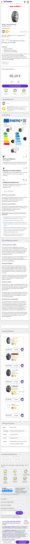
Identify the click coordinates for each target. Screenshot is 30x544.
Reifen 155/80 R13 (5, 457)
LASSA (16, 465)
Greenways (21, 465)
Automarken (12, 465)
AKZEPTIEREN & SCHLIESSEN (22, 542)
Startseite (3, 465)
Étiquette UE (6, 115)
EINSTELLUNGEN (7, 542)
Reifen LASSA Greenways (7, 459)
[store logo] (8, 2)
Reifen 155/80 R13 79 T (16, 457)
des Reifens (10, 240)
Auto (7, 465)
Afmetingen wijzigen (6, 28)
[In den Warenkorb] (22, 349)
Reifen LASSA (17, 459)
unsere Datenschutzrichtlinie (13, 537)
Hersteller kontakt (8, 423)
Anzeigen (16, 349)
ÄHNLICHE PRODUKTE (8, 331)
